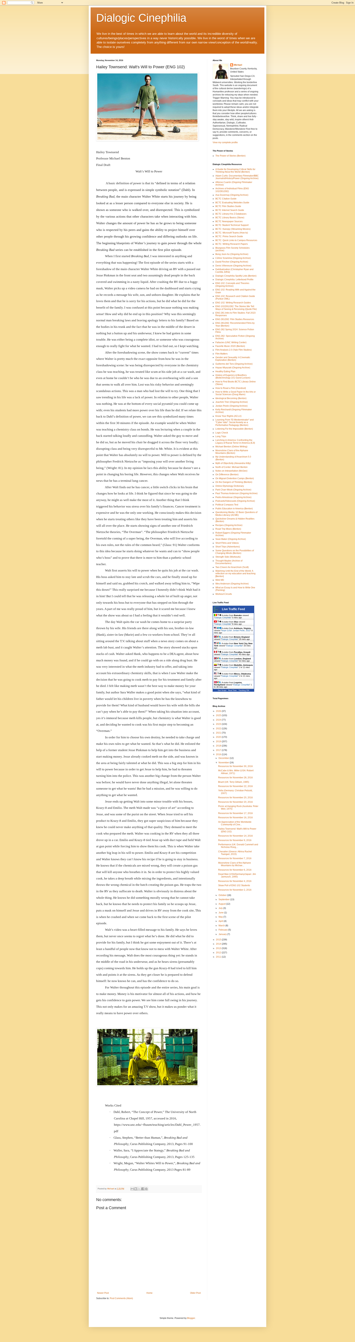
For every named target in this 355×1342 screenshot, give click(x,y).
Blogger (191, 1318)
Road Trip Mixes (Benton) (228, 529)
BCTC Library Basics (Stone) (229, 217)
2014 (219, 944)
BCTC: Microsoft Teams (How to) (231, 232)
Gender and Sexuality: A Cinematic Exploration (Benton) (232, 358)
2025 (219, 715)
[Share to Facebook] (143, 1189)
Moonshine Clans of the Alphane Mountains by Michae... (234, 864)
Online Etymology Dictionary (229, 486)
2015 (219, 939)
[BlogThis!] (136, 1189)
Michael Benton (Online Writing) (231, 446)
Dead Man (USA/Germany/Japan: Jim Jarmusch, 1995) (237, 875)
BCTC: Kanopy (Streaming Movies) (233, 229)
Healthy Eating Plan (225, 371)
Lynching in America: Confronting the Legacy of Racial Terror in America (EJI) (235, 441)
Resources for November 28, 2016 (235, 777)
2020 (219, 737)
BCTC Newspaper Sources (229, 221)
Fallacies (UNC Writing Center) (230, 342)
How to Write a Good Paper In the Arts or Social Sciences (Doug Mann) (235, 393)
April (221, 921)
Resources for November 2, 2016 (234, 890)
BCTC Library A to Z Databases (230, 214)
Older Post (195, 1293)
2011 (219, 957)
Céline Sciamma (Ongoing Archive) (233, 258)
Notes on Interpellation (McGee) (231, 471)
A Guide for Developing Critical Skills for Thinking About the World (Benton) (235, 170)
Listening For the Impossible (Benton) (234, 429)
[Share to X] (139, 1189)
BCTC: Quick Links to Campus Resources (236, 240)
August (222, 904)
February (223, 930)
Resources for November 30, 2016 (235, 766)
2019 (219, 741)
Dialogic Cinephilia (141, 18)
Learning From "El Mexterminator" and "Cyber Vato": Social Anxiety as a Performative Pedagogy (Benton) (234, 422)
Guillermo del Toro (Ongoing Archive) (234, 364)
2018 (219, 745)
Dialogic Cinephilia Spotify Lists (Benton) (235, 276)
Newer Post (103, 1293)
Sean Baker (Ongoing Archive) (230, 539)
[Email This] (132, 1189)
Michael (238, 65)
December (224, 758)
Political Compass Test (226, 504)
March (222, 925)
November (224, 762)
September (224, 899)
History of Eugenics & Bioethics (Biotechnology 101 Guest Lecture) (232, 376)
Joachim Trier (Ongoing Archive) (231, 402)
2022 (219, 728)
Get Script (222, 690)
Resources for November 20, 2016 (235, 797)
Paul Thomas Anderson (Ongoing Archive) (236, 493)
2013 (219, 948)
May (221, 917)
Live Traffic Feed (233, 609)
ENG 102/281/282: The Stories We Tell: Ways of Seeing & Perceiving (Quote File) (236, 307)
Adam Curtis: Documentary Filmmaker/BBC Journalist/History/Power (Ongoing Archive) (237, 177)
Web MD (219, 580)
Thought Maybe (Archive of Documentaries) (228, 562)
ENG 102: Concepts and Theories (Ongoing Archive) (232, 284)
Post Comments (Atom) (121, 1298)
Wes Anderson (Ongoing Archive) (232, 583)
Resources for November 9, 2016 (234, 840)
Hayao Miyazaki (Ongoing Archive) (232, 367)
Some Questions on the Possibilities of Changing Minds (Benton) (234, 551)
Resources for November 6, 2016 (234, 870)
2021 (219, 732)
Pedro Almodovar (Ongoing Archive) (233, 497)
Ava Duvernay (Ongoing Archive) (231, 195)
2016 (219, 754)
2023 (219, 724)
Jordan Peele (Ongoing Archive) (231, 406)
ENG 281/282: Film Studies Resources (234, 319)
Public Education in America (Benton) (234, 508)
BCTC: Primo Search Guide (229, 236)
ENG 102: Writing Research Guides (233, 302)
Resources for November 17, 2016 (235, 813)
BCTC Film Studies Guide (228, 206)
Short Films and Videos (227, 543)
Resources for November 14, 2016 (235, 836)
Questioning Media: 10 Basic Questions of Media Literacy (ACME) (236, 513)
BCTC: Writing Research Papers (231, 244)
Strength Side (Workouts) (228, 557)
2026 (219, 711)
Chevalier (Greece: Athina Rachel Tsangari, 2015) (235, 852)
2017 (219, 750)
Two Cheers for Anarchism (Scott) (232, 567)
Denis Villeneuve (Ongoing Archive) (233, 265)
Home (149, 1293)
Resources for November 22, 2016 (235, 786)
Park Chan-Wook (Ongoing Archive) (233, 489)
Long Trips (220, 436)
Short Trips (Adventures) (227, 546)
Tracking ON (244, 690)
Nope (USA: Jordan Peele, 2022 (236, 630)
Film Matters (221, 353)
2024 (219, 720)
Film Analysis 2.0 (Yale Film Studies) (233, 350)
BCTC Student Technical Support (231, 225)
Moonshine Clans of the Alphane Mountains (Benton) (231, 451)
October (223, 895)
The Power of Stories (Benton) (230, 155)
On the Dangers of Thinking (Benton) (233, 482)
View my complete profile (225, 142)
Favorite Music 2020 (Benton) (230, 346)
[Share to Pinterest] (146, 1189)
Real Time (232, 690)
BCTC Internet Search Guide (229, 210)
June (221, 912)
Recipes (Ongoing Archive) (228, 525)
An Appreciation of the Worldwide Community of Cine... (234, 823)
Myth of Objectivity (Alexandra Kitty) (233, 463)
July (221, 908)
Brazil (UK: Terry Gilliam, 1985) (233, 782)
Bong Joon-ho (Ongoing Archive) (231, 254)
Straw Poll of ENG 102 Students (234, 885)
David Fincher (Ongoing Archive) (231, 261)
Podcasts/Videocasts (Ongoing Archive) (235, 501)
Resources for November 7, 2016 (234, 858)
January (223, 934)
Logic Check (221, 432)
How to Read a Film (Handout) (230, 388)
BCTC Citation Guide (225, 198)
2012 (219, 952)
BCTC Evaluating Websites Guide (232, 202)
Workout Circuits (223, 594)
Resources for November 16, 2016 (235, 817)
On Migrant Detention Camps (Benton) (234, 478)
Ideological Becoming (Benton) (230, 398)
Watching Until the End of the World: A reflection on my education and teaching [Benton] (235, 574)
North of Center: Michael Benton (231, 467)
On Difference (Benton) (227, 474)
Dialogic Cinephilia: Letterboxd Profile (234, 279)
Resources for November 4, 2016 (234, 881)
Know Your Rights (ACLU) (228, 416)
